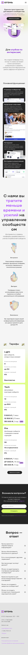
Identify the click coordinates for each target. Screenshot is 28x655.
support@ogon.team (6, 625)
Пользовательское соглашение (9, 638)
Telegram (21, 498)
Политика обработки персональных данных (12, 640)
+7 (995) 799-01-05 (6, 628)
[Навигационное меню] (26, 2)
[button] (14, 18)
